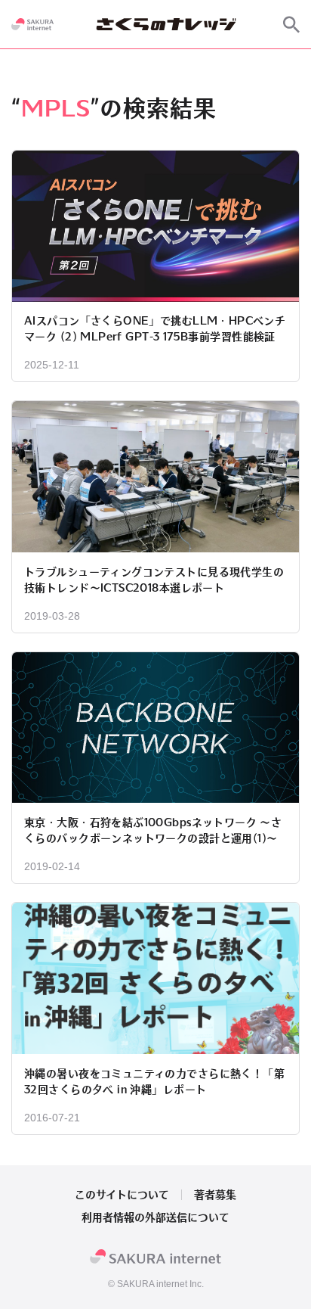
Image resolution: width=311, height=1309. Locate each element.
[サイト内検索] (291, 24)
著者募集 (215, 1194)
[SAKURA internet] (32, 24)
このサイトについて (122, 1194)
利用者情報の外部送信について (155, 1217)
